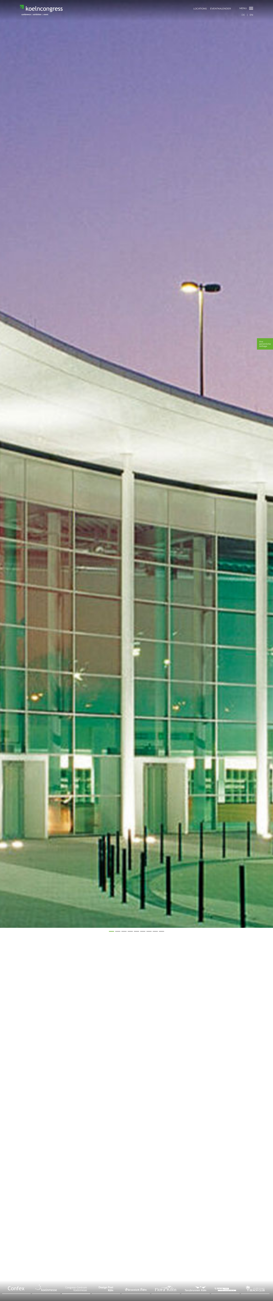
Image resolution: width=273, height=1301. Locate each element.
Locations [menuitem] (200, 8)
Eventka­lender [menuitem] (220, 8)
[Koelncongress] (41, 14)
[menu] (212, 8)
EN (251, 15)
